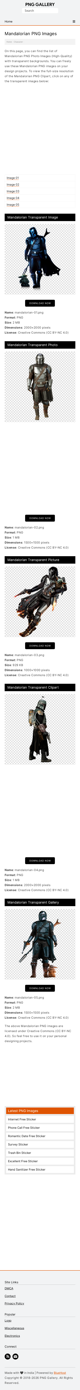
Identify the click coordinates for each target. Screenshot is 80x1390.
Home (9, 42)
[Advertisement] (40, 129)
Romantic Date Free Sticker (26, 1136)
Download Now (40, 303)
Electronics (12, 1336)
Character (18, 42)
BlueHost (60, 1373)
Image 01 (13, 178)
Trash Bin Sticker (19, 1153)
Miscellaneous (14, 1328)
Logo (8, 1320)
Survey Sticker (18, 1144)
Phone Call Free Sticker (24, 1127)
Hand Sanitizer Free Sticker (26, 1169)
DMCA (9, 1288)
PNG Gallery (40, 4)
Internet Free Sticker (22, 1119)
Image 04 (13, 198)
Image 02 (13, 184)
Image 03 (13, 191)
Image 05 (13, 204)
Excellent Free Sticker (23, 1161)
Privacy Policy (14, 1303)
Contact (10, 1296)
